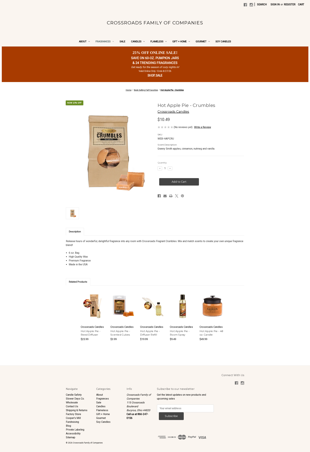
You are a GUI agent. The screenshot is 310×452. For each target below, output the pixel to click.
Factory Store (73, 414)
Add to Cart (94, 309)
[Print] (170, 195)
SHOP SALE (155, 75)
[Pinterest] (182, 195)
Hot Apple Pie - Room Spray (180, 333)
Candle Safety (74, 394)
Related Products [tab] (78, 281)
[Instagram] (251, 4)
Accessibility (73, 433)
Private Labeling (75, 429)
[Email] (165, 195)
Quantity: (162, 162)
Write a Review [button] (202, 127)
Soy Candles (223, 41)
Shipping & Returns (76, 410)
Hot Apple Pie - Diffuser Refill (150, 333)
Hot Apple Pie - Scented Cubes (120, 333)
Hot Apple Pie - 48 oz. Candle (211, 333)
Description (75, 231)
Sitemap (70, 437)
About (83, 41)
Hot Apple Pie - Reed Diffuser (90, 333)
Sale (122, 41)
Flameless (156, 41)
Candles (136, 41)
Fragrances (103, 41)
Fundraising (72, 421)
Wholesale (72, 402)
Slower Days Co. (75, 398)
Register (289, 4)
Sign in (275, 4)
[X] (176, 195)
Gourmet (201, 41)
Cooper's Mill (73, 418)
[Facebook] (245, 4)
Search (262, 4)
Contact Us (72, 406)
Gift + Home (179, 41)
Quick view (93, 303)
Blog (68, 425)
